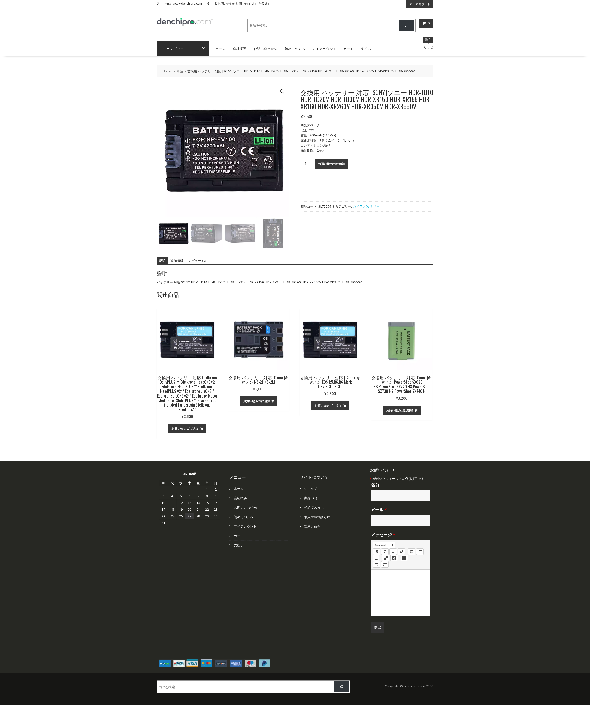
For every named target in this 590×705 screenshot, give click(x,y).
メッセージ (383, 534)
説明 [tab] (162, 260)
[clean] (401, 551)
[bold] (376, 551)
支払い (366, 48)
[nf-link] (385, 558)
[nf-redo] (385, 564)
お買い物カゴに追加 (331, 164)
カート (348, 48)
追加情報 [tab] (176, 260)
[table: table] (404, 558)
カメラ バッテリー (366, 206)
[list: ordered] (411, 551)
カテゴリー (175, 48)
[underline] (393, 551)
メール (379, 509)
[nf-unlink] (394, 558)
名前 (375, 484)
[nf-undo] (376, 564)
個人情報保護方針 (317, 517)
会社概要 (240, 48)
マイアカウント (419, 4)
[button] (282, 91)
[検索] (406, 25)
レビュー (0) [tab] (197, 260)
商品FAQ (310, 498)
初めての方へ (295, 48)
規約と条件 (312, 526)
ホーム (220, 48)
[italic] (385, 551)
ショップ (310, 488)
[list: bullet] (420, 551)
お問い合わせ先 (266, 48)
